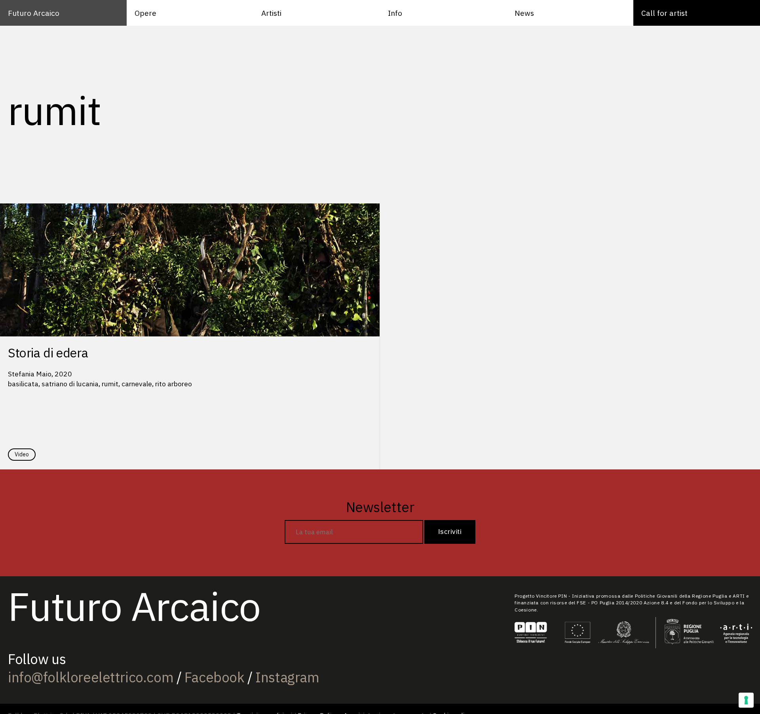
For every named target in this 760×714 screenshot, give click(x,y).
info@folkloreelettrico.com (90, 677)
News (524, 13)
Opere (145, 13)
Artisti (271, 13)
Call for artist (664, 13)
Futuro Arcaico (33, 13)
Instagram (287, 677)
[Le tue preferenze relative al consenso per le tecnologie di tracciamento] (746, 700)
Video (22, 454)
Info (395, 13)
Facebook (214, 677)
